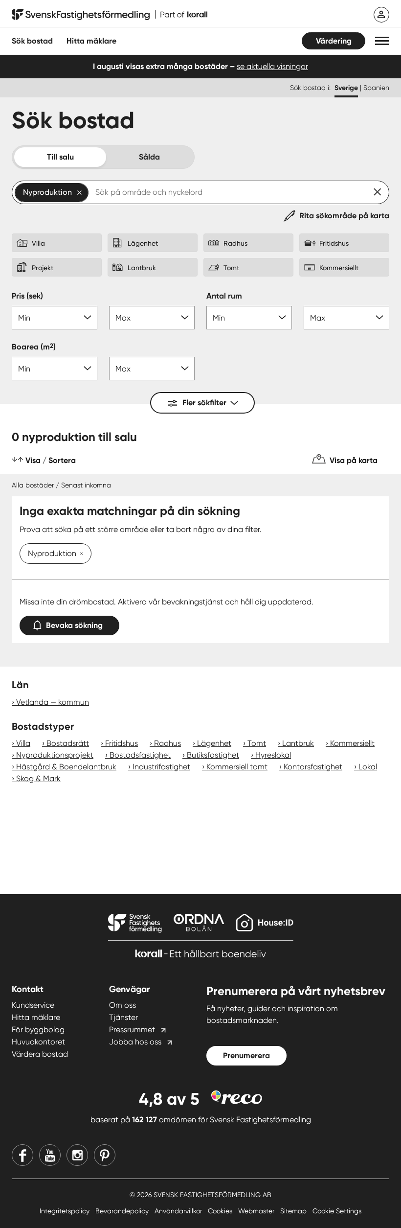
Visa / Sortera (50, 460)
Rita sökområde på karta (344, 215)
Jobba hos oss (135, 1041)
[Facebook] (22, 1155)
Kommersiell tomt (236, 766)
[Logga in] (381, 15)
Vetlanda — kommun (52, 702)
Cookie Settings (336, 1211)
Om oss (122, 1005)
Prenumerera (246, 1055)
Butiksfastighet (213, 755)
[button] (382, 40)
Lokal (367, 766)
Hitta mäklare (36, 1017)
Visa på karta (354, 460)
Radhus (167, 743)
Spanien (376, 87)
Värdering (334, 41)
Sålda (149, 157)
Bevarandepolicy (123, 1211)
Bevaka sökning (74, 625)
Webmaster (257, 1211)
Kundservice (33, 1005)
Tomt (256, 743)
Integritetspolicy (65, 1211)
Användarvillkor (179, 1211)
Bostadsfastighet (140, 755)
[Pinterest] (104, 1155)
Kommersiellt (352, 743)
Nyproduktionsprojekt (54, 755)
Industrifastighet (161, 766)
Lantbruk (298, 743)
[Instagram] (77, 1155)
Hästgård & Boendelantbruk (66, 766)
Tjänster (123, 1017)
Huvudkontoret (38, 1041)
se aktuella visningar (272, 66)
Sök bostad (32, 41)
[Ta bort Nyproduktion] (79, 554)
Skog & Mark (38, 778)
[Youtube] (50, 1155)
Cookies (221, 1211)
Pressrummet (132, 1029)
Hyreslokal (273, 755)
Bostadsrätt (67, 743)
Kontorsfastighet (313, 766)
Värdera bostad (40, 1054)
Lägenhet (214, 743)
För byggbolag (38, 1029)
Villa (23, 743)
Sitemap (294, 1211)
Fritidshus (121, 743)
